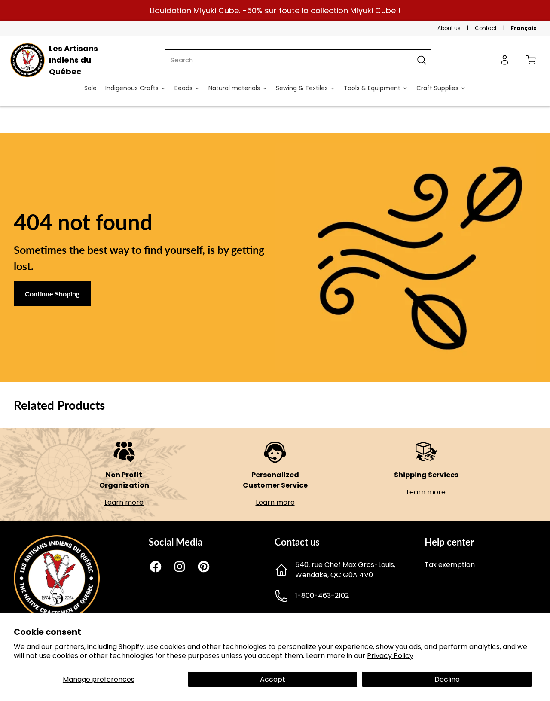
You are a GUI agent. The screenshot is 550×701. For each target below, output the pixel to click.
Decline (447, 679)
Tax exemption (450, 565)
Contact (486, 28)
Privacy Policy (390, 656)
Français (523, 28)
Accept (272, 679)
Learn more (124, 502)
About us (449, 28)
